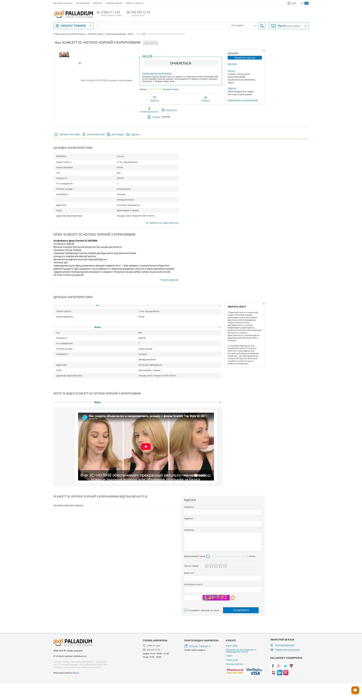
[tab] (137, 306)
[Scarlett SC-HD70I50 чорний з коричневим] (105, 80)
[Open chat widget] (355, 690)
